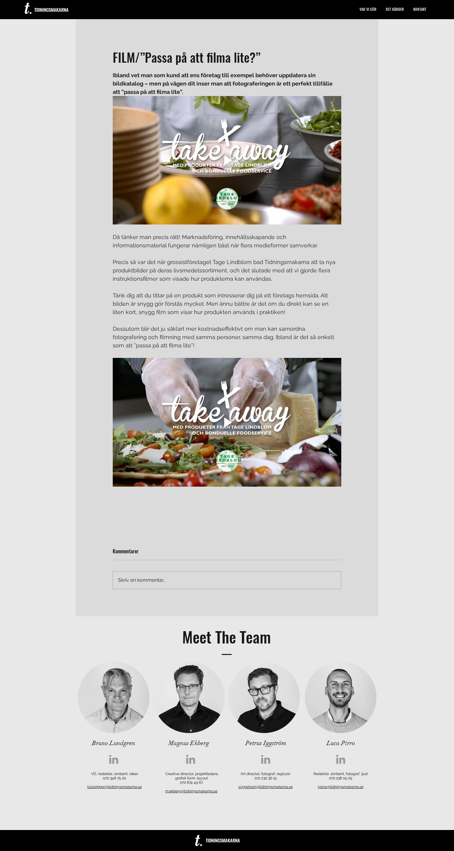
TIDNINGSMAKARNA (51, 9)
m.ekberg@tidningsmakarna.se (191, 791)
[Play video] (227, 160)
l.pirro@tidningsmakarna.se (341, 787)
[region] (113, 697)
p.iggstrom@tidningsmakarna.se (265, 787)
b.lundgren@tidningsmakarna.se (114, 787)
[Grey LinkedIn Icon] (113, 759)
